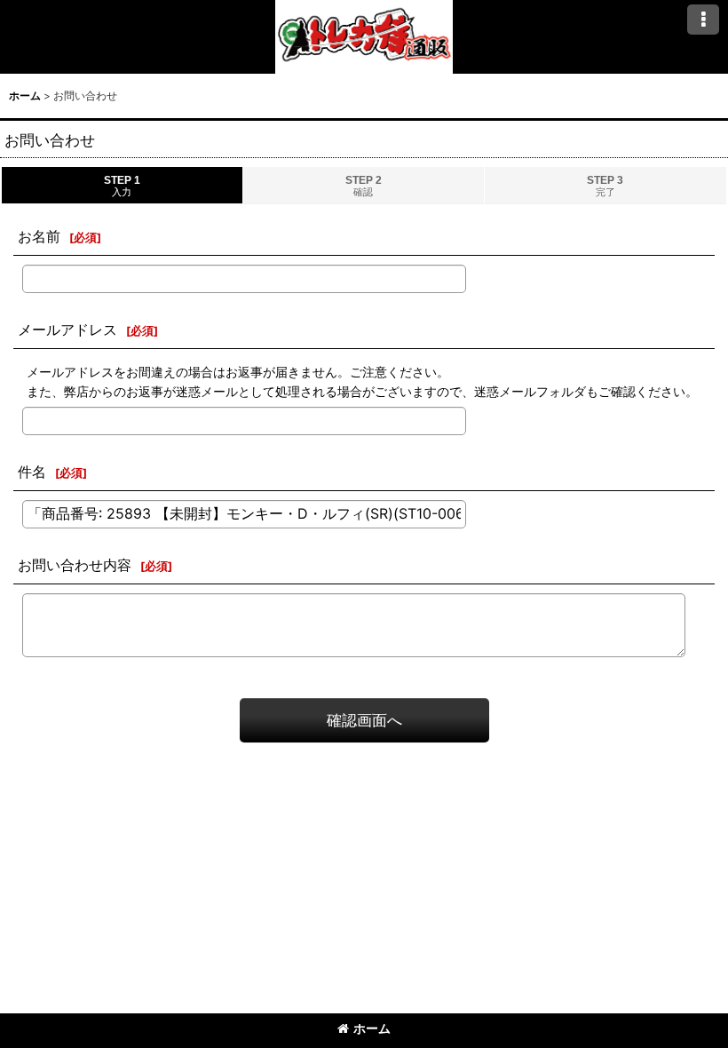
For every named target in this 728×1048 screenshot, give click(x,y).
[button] (703, 19)
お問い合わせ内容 (74, 565)
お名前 (39, 236)
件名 (32, 471)
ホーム (372, 1028)
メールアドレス (67, 329)
